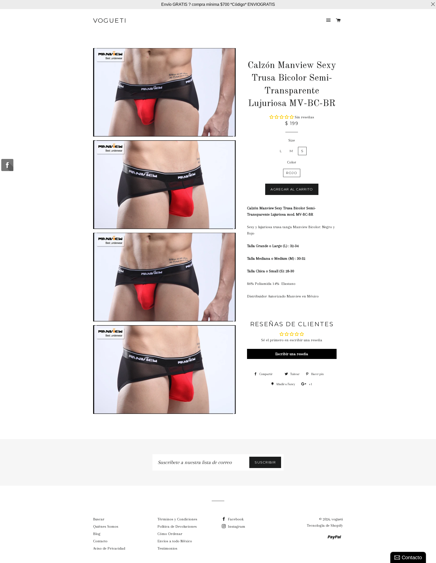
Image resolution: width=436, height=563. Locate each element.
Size (291, 140)
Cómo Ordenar (169, 534)
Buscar (98, 519)
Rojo (291, 173)
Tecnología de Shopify (325, 525)
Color (291, 162)
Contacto (100, 541)
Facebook (235, 519)
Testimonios (167, 548)
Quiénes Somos (105, 526)
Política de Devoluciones (177, 526)
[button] (281, 117)
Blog (96, 534)
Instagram (236, 526)
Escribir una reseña (291, 354)
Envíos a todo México (174, 541)
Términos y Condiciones (177, 519)
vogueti (110, 20)
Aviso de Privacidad (109, 548)
